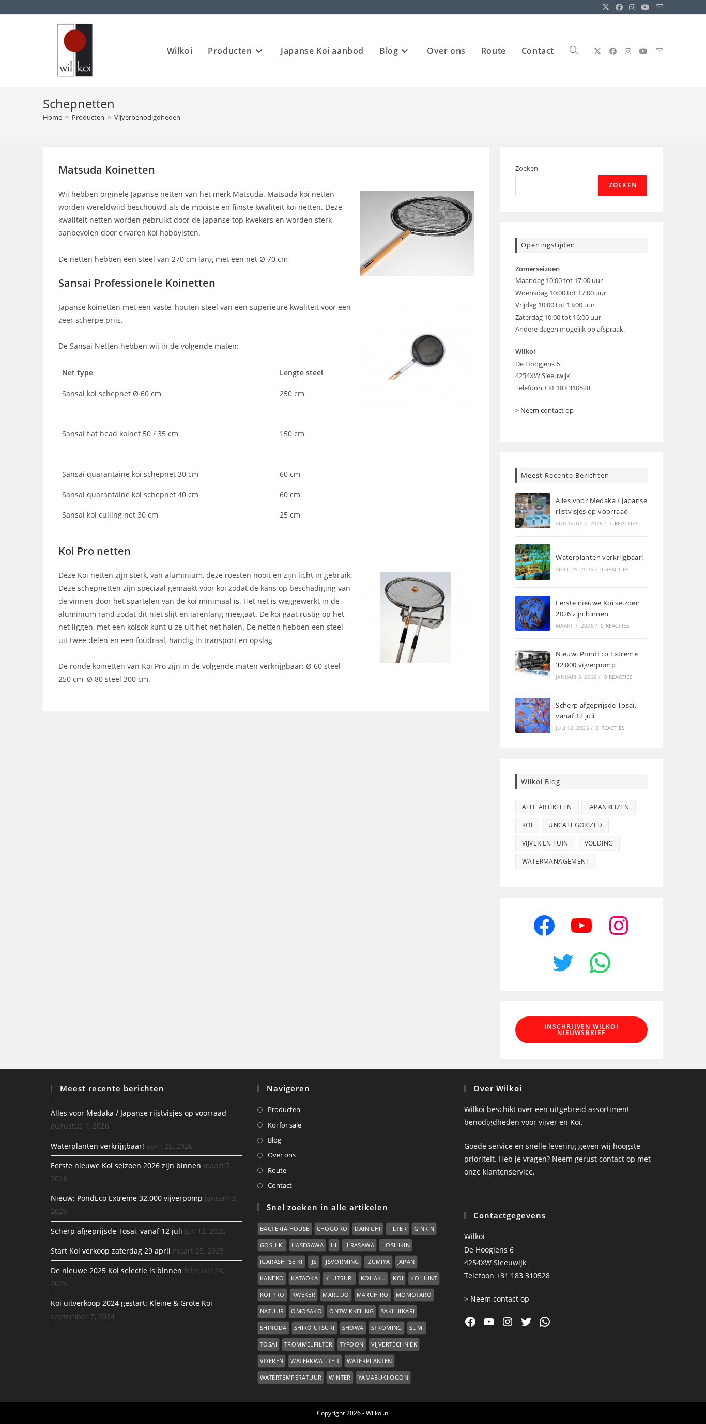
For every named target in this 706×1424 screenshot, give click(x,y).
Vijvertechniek (394, 1344)
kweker (303, 1294)
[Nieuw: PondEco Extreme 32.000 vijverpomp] (532, 664)
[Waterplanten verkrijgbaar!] (532, 562)
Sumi (416, 1328)
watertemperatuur (290, 1377)
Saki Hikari (398, 1311)
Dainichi (367, 1228)
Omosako (306, 1311)
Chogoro (332, 1228)
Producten (284, 1109)
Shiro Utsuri (314, 1328)
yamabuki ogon (383, 1377)
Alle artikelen (547, 807)
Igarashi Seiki (281, 1261)
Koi (527, 825)
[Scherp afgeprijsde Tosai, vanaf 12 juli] (532, 715)
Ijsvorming (341, 1261)
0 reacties (624, 523)
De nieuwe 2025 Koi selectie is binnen (116, 1270)
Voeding (599, 843)
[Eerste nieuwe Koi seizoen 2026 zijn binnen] (532, 613)
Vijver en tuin (545, 843)
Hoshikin (395, 1245)
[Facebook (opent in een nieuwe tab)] (619, 7)
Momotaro (414, 1294)
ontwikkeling (351, 1311)
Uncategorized (575, 825)
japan (406, 1261)
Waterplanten (369, 1361)
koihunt (423, 1278)
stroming (386, 1328)
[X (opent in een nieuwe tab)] (605, 7)
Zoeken (526, 168)
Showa (353, 1328)
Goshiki (272, 1245)
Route (277, 1170)
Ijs (313, 1261)
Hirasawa (359, 1245)
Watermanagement (556, 861)
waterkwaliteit (315, 1361)
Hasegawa (307, 1245)
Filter (397, 1228)
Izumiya (378, 1261)
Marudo (336, 1294)
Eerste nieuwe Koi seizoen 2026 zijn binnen (126, 1165)
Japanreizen (608, 807)
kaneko (272, 1278)
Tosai (268, 1344)
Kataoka (304, 1278)
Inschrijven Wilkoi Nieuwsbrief (581, 1029)
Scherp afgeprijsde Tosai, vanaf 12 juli (116, 1231)
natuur (272, 1311)
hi (334, 1245)
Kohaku (373, 1278)
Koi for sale (284, 1125)
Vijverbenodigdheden (147, 117)
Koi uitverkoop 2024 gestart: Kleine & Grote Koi (131, 1303)
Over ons (282, 1155)
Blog (274, 1140)
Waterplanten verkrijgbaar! (599, 557)
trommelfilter (308, 1344)
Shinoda (273, 1328)
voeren (271, 1361)
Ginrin (424, 1228)
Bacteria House (285, 1228)
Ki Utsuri (339, 1278)
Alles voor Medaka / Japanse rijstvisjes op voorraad (138, 1113)
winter (339, 1377)
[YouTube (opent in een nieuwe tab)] (645, 7)
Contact (280, 1185)
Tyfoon (351, 1344)
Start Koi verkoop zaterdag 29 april (111, 1251)
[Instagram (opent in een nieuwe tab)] (632, 7)
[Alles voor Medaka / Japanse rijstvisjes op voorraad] (532, 510)
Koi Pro (272, 1294)
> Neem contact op (544, 410)
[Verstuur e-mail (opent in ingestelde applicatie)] (658, 7)
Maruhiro (373, 1294)
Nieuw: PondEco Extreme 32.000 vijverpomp (127, 1198)
